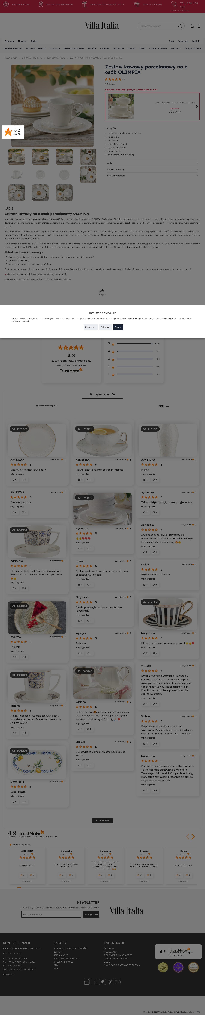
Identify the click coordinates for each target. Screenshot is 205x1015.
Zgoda (118, 327)
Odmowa (105, 327)
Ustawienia (90, 327)
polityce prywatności (20, 321)
